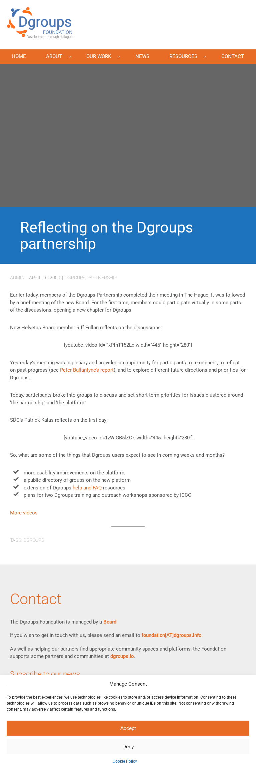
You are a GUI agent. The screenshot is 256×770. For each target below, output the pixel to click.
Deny (128, 746)
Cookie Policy (125, 761)
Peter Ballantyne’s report (87, 370)
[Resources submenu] (204, 56)
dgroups (75, 277)
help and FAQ (87, 488)
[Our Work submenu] (118, 56)
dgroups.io (122, 656)
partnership (102, 277)
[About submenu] (69, 56)
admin (17, 277)
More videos (24, 513)
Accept (128, 728)
